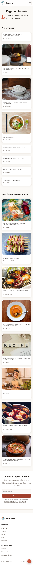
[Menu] (30, 3)
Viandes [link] (3, 531)
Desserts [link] (4, 528)
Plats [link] (2, 537)
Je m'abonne (16, 496)
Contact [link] (3, 549)
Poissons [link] (4, 541)
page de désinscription (20, 502)
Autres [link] (3, 534)
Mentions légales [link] (6, 555)
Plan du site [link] (5, 552)
